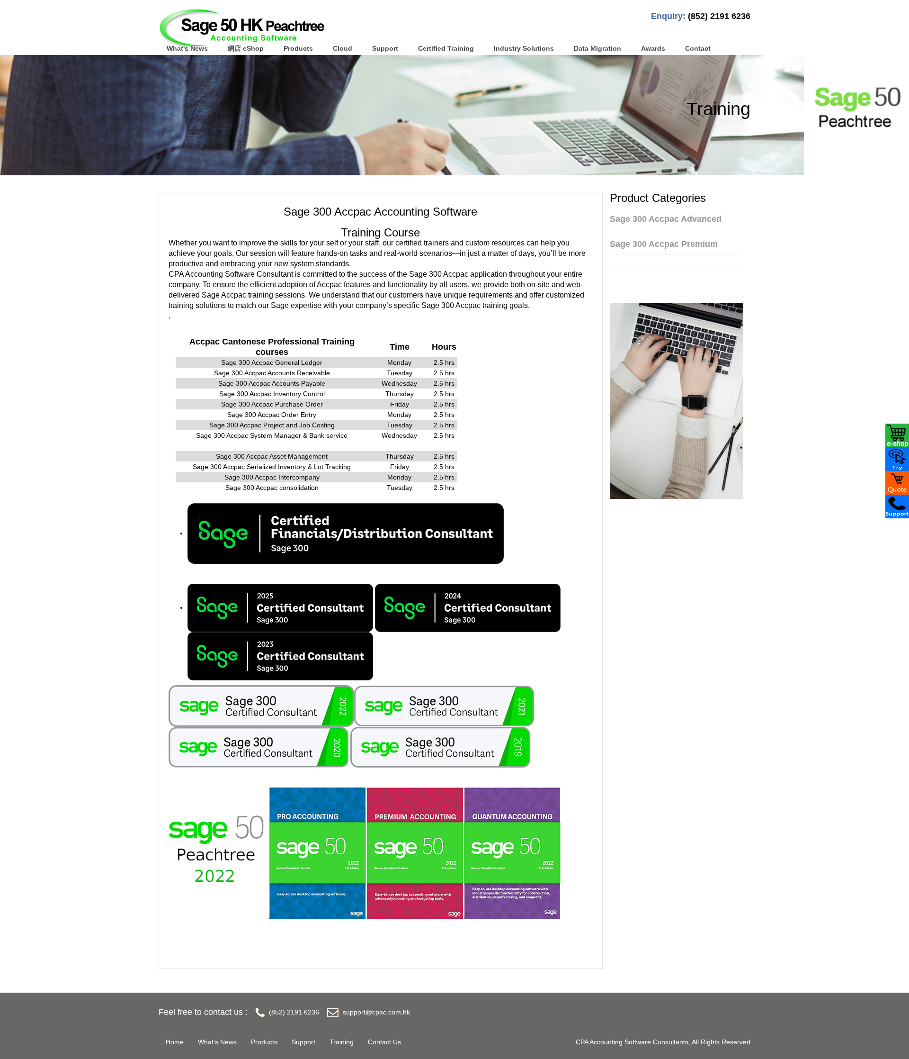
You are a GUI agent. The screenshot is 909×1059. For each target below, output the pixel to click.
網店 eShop (246, 48)
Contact (698, 48)
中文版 (177, 68)
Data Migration (597, 48)
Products (298, 48)
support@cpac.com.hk (376, 1012)
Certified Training (446, 48)
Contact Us (384, 1042)
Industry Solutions (524, 48)
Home (175, 1042)
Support (385, 48)
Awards (653, 48)
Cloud (342, 48)
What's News (187, 48)
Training (342, 1042)
